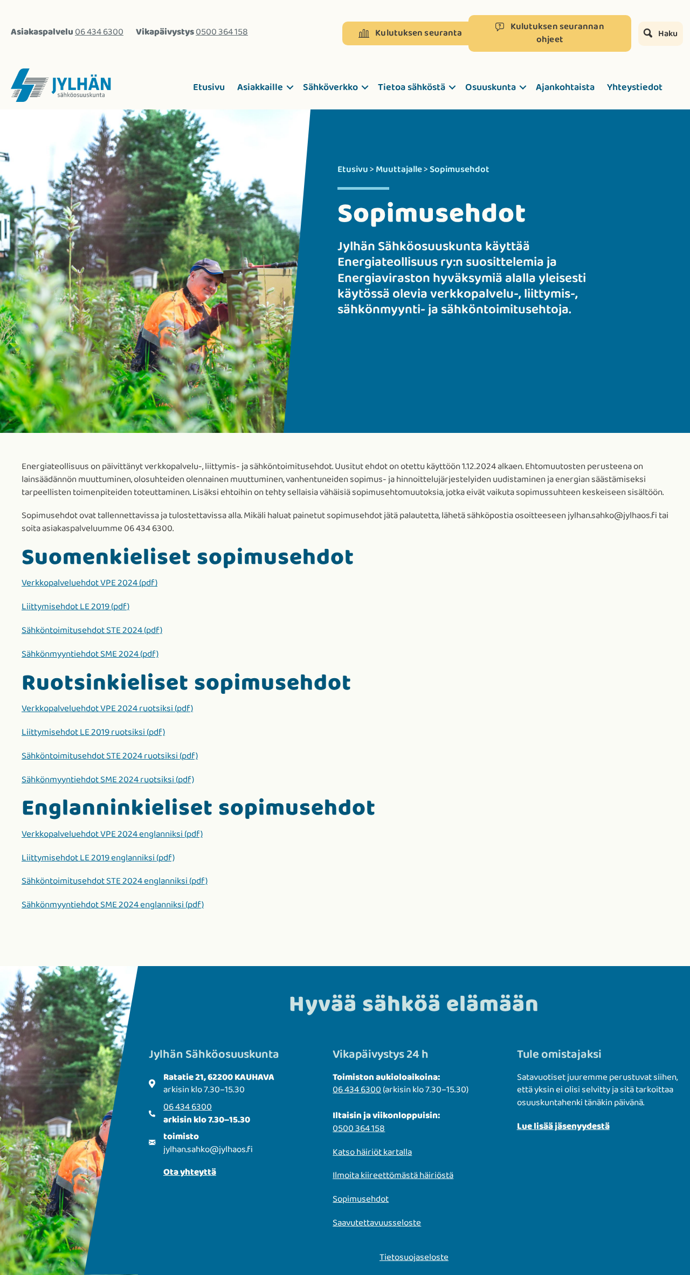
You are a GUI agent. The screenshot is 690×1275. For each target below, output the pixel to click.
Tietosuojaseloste (414, 1257)
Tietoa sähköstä (411, 87)
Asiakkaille (260, 87)
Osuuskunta (490, 87)
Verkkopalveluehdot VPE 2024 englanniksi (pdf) (112, 834)
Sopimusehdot (361, 1199)
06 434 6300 (99, 32)
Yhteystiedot (635, 87)
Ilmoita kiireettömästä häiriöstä (393, 1175)
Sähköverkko (330, 87)
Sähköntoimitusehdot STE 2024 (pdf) (92, 630)
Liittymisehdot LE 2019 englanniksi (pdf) (98, 858)
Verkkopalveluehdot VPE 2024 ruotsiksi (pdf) (107, 708)
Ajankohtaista (565, 87)
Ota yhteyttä (189, 1172)
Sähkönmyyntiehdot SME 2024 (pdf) (90, 654)
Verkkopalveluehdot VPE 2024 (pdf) (89, 583)
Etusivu (209, 87)
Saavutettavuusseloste (377, 1223)
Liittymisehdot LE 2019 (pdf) (75, 606)
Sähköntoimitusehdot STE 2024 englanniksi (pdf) (115, 881)
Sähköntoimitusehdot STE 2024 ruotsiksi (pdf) (110, 756)
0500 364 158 (222, 32)
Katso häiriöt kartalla (372, 1152)
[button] (410, 33)
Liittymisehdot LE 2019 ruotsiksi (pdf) (93, 732)
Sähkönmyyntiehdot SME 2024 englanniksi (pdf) (113, 905)
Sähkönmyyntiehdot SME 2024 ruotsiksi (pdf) (108, 780)
